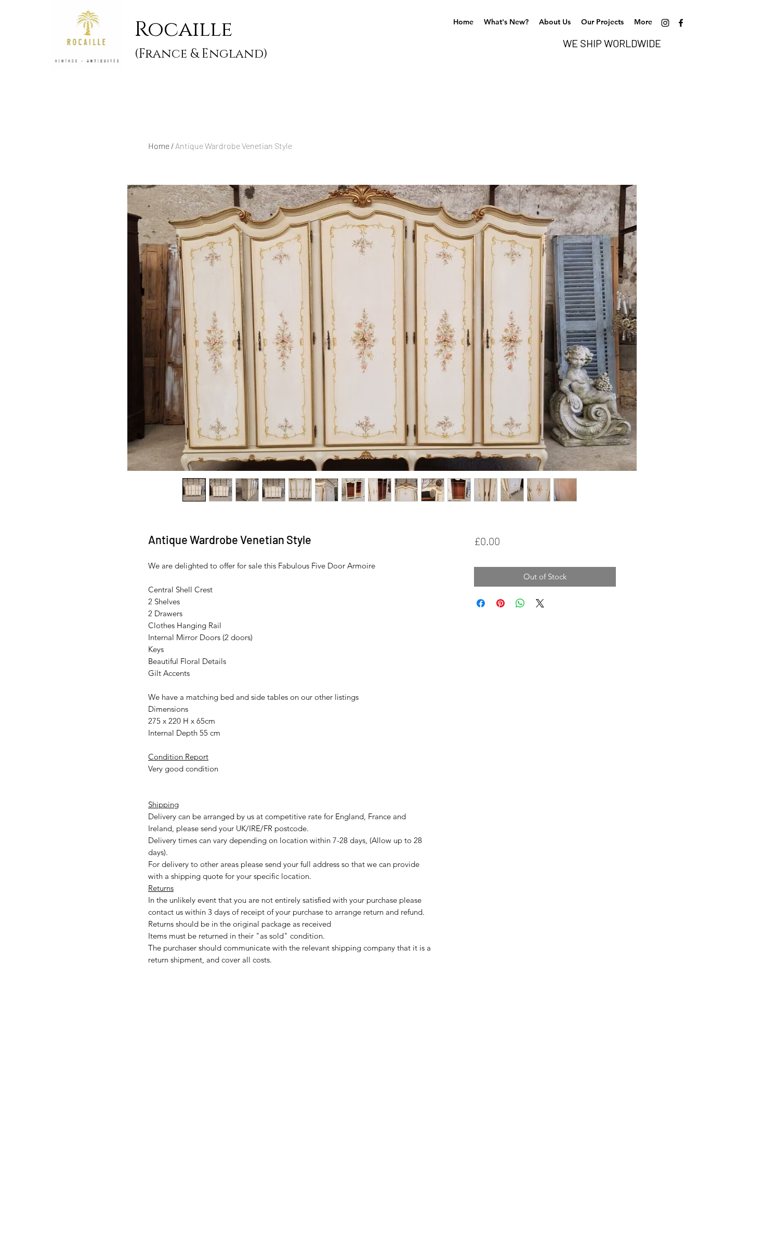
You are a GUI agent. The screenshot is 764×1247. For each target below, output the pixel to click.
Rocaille (189, 30)
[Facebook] (681, 23)
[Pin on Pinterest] (500, 603)
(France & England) (201, 54)
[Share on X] (540, 603)
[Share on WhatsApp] (520, 603)
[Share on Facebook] (481, 603)
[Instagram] (665, 23)
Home (158, 146)
